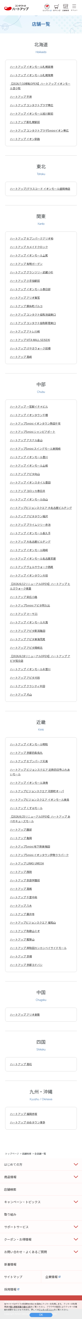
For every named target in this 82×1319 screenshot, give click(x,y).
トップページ (12, 1153)
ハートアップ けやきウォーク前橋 (30, 348)
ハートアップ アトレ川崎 (25, 331)
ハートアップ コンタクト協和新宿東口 (33, 323)
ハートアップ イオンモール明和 (29, 744)
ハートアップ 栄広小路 (23, 597)
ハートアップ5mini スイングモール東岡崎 (35, 448)
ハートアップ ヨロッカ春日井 (27, 491)
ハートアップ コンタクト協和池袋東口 (33, 314)
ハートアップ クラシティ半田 (27, 686)
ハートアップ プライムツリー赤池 (30, 525)
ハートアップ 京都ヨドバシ (26, 965)
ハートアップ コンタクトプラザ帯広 (31, 105)
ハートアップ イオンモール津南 (29, 783)
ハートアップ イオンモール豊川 (29, 457)
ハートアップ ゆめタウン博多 (27, 1122)
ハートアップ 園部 (21, 829)
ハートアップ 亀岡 (21, 838)
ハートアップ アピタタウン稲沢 (29, 516)
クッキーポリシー (46, 1309)
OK (41, 1314)
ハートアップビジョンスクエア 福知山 (33, 922)
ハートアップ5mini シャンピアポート (32, 432)
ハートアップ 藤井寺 (22, 914)
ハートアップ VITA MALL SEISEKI (30, 340)
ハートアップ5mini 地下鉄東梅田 (30, 846)
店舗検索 (26, 1153)
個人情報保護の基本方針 (20, 1306)
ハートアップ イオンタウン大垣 (29, 575)
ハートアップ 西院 (21, 872)
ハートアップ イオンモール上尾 (29, 255)
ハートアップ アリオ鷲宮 (25, 297)
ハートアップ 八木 (21, 906)
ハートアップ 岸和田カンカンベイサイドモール (38, 948)
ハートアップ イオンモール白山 (29, 499)
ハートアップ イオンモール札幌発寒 (31, 75)
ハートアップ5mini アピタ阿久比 (30, 605)
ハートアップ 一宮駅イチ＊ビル (29, 406)
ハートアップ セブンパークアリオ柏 (31, 238)
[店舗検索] (65, 7)
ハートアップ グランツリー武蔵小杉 (31, 272)
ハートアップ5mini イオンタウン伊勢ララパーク (39, 855)
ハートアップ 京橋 (21, 956)
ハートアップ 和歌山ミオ (25, 931)
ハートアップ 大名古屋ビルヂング (30, 541)
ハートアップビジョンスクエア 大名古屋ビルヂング (41, 508)
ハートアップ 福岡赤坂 (23, 1114)
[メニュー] (74, 7)
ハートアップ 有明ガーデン (26, 264)
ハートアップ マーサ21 (24, 614)
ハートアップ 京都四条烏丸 (26, 753)
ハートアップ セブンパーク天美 (29, 761)
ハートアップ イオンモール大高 (29, 622)
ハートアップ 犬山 (21, 694)
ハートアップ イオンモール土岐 (29, 465)
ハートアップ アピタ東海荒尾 (27, 639)
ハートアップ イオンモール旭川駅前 (31, 113)
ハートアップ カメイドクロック (29, 247)
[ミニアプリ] (47, 7)
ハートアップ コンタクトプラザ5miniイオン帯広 (39, 130)
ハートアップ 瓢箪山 (22, 939)
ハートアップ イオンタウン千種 (29, 415)
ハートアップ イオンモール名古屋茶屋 (33, 558)
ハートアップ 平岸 (21, 97)
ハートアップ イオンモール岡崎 (29, 550)
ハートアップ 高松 (21, 1064)
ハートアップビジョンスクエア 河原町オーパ (37, 791)
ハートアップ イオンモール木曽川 (30, 669)
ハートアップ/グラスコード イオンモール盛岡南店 (40, 189)
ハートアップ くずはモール (26, 808)
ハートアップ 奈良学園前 (25, 880)
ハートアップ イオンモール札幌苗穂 (31, 67)
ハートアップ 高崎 (21, 357)
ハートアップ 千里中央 (23, 897)
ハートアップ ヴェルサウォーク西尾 (31, 567)
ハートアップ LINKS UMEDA (27, 863)
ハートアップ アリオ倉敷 (25, 1014)
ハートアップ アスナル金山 (26, 440)
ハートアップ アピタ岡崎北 (26, 648)
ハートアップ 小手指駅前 (25, 281)
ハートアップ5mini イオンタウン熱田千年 (35, 423)
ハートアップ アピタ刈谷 (25, 677)
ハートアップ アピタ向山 (25, 474)
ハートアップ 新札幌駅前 (25, 122)
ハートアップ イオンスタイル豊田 (30, 482)
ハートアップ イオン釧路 (25, 139)
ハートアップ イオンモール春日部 (30, 289)
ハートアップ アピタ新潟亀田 (27, 631)
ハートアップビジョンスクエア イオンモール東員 (39, 799)
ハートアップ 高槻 (21, 889)
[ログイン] (56, 7)
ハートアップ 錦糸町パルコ (26, 306)
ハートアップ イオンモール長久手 (30, 533)
